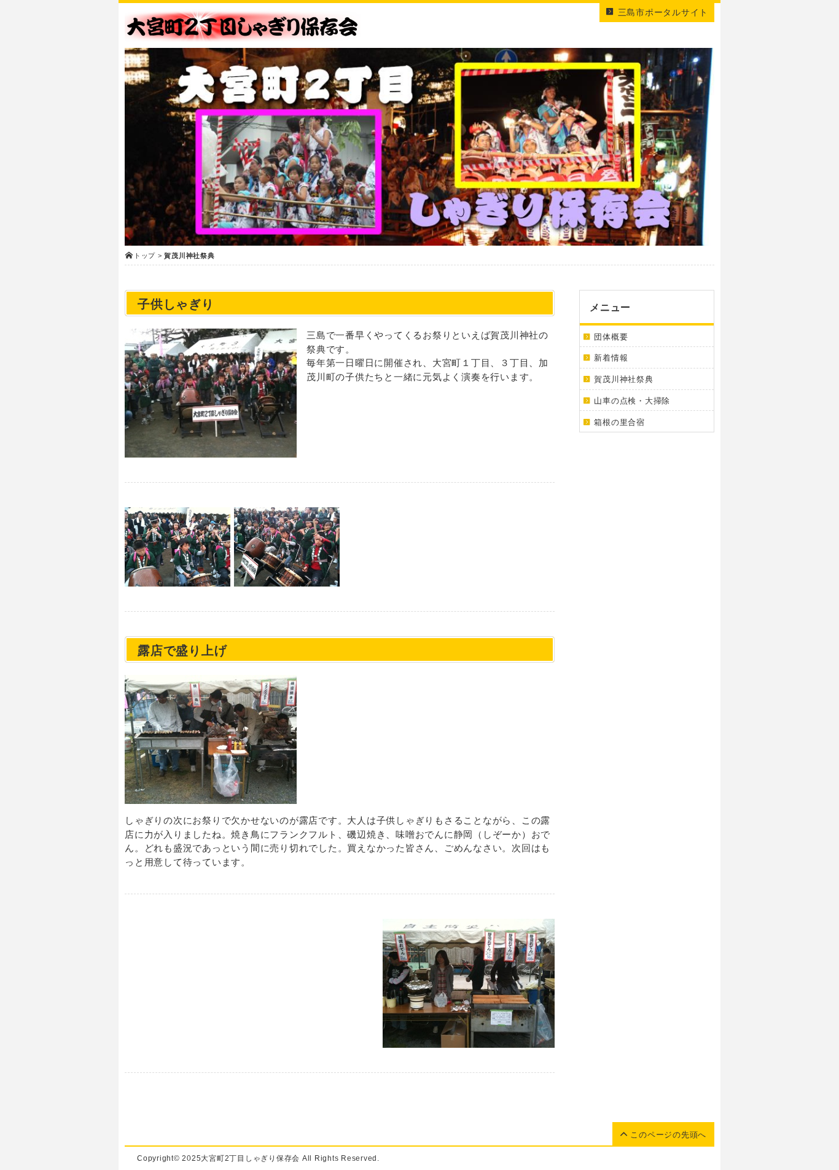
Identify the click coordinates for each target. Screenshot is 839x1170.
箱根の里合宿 (619, 422)
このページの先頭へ (667, 1134)
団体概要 (611, 336)
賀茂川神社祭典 (623, 379)
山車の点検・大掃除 (632, 400)
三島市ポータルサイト (661, 12)
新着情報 (611, 357)
